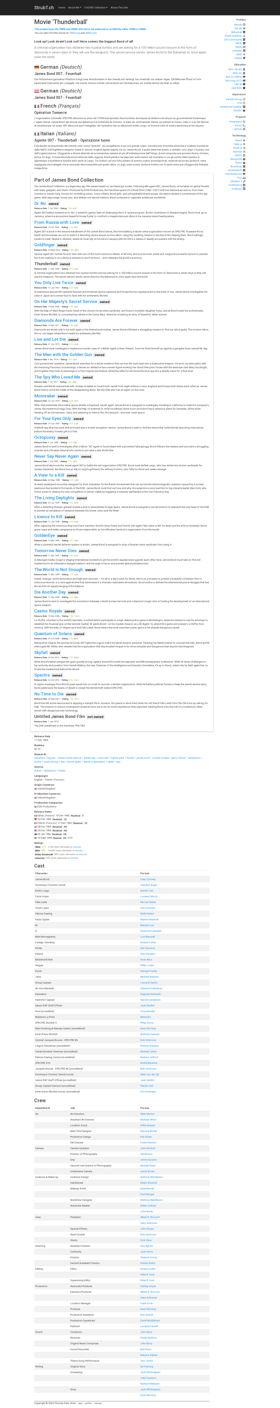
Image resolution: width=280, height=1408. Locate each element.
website (76, 847)
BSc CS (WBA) (234, 76)
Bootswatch (235, 170)
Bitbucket (236, 32)
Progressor (236, 121)
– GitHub (237, 129)
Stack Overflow (233, 35)
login (80, 1403)
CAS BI (238, 84)
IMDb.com (91, 32)
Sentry (238, 155)
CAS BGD (236, 88)
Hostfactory (235, 185)
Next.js (238, 144)
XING (239, 54)
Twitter (238, 58)
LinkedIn (237, 50)
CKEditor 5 (236, 181)
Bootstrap (236, 166)
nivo (239, 177)
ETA (240, 102)
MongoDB (236, 159)
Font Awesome (233, 173)
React (238, 140)
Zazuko (237, 110)
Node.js (237, 147)
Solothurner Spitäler (231, 106)
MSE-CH (237, 73)
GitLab (238, 28)
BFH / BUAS (235, 69)
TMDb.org (74, 32)
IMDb (239, 43)
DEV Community (233, 39)
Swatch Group (234, 99)
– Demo (237, 125)
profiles (88, 1403)
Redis (238, 162)
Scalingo (237, 188)
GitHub (238, 24)
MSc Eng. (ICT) (234, 80)
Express (237, 151)
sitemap (98, 1403)
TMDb (238, 47)
